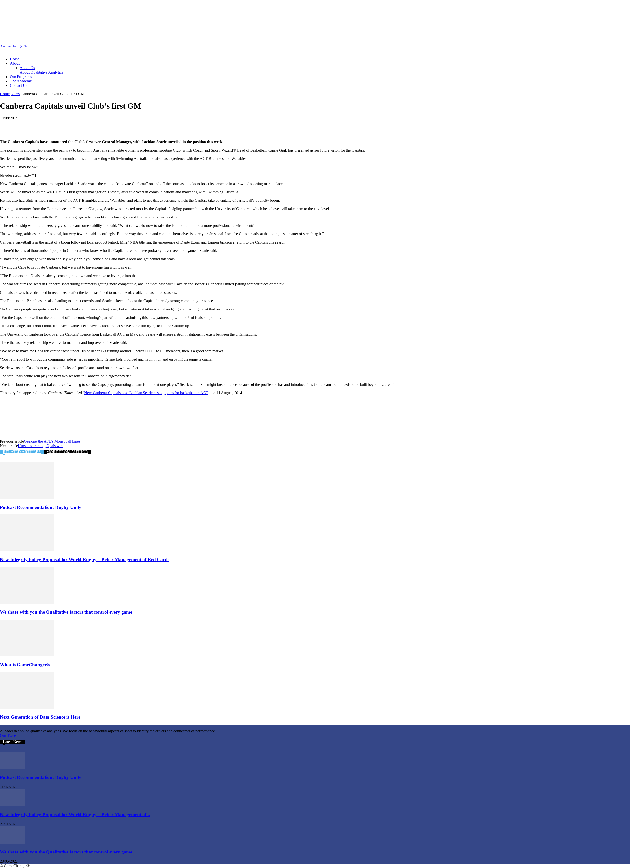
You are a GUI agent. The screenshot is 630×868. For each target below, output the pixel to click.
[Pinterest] (43, 125)
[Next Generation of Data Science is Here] (27, 708)
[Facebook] (8, 125)
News (15, 94)
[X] (26, 125)
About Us (27, 68)
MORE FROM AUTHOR (67, 452)
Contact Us (18, 85)
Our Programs (21, 77)
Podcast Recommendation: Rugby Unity (40, 507)
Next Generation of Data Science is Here (40, 717)
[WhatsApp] (61, 125)
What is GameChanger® (25, 664)
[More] (79, 125)
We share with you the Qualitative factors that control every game (66, 612)
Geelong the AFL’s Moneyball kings (52, 441)
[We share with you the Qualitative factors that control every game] (27, 603)
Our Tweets (9, 735)
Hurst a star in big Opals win (40, 446)
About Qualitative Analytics (41, 72)
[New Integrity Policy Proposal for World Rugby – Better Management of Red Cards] (27, 550)
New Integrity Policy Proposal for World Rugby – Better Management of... (75, 814)
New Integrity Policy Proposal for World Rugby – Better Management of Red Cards (84, 559)
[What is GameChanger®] (27, 655)
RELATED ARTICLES (22, 452)
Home (14, 59)
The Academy (21, 81)
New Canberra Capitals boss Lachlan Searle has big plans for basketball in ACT (146, 393)
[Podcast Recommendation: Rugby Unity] (27, 498)
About (15, 63)
